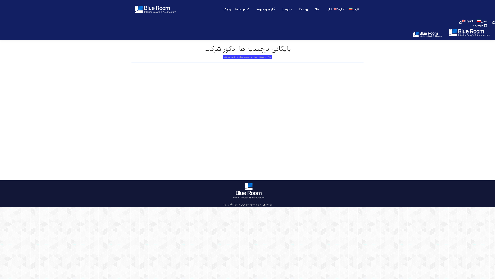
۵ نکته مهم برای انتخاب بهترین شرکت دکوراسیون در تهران (171, 128)
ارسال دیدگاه (194, 143)
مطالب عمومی (194, 139)
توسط (174, 139)
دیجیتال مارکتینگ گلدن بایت (235, 204)
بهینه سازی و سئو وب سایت (260, 204)
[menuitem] (316, 9)
